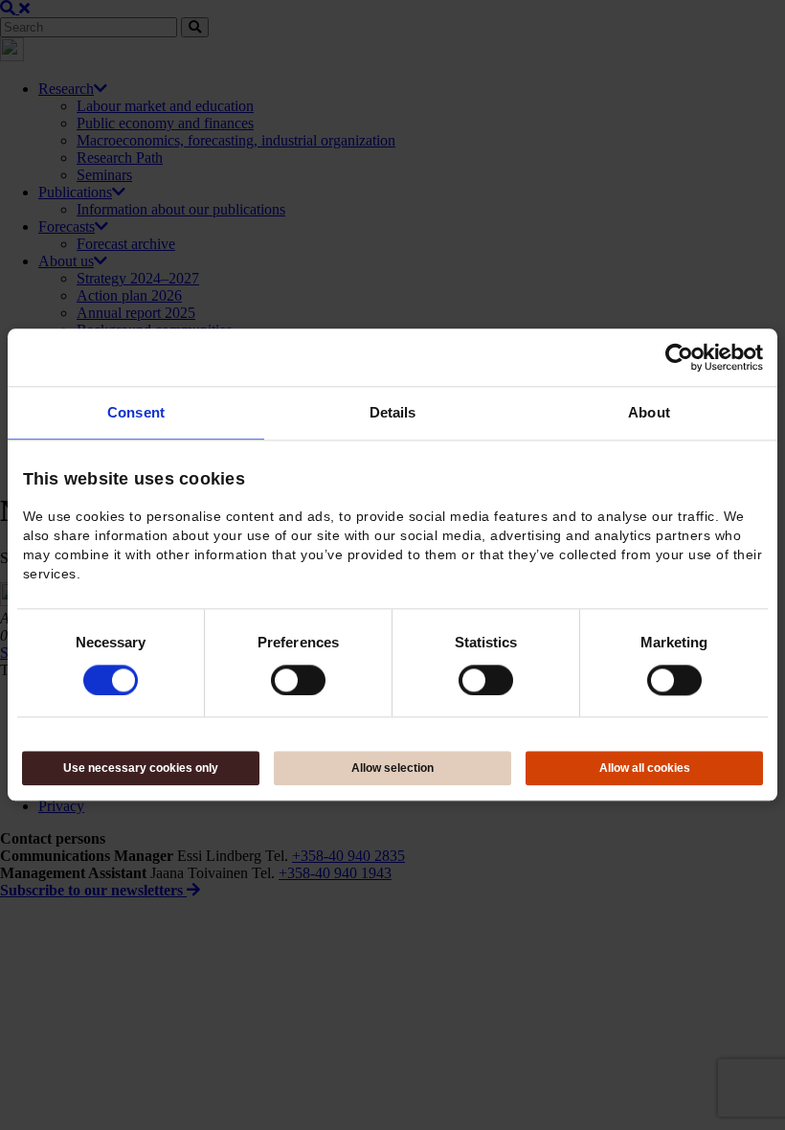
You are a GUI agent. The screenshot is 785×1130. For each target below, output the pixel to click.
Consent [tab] (136, 412)
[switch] (298, 680)
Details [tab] (393, 412)
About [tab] (649, 412)
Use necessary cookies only (140, 769)
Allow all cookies (644, 769)
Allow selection (392, 769)
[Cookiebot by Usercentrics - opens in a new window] (679, 357)
